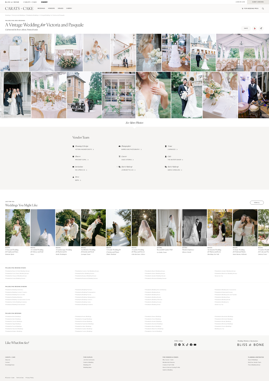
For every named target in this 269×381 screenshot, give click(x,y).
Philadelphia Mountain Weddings (154, 323)
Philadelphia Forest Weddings (153, 319)
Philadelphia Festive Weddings (223, 326)
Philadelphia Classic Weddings (13, 321)
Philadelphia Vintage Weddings (83, 319)
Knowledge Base (9, 364)
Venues (60, 8)
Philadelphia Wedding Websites (13, 297)
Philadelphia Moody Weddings (223, 321)
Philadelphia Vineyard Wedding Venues (16, 275)
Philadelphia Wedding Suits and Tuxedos (226, 294)
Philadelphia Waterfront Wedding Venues (226, 273)
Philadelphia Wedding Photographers (85, 292)
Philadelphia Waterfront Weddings (154, 328)
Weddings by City (219, 328)
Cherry (69, 8)
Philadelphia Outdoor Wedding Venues (225, 271)
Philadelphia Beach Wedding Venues (155, 271)
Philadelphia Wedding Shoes (152, 304)
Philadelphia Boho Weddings (13, 316)
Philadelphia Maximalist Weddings (224, 316)
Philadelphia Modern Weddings (13, 331)
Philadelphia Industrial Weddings (14, 328)
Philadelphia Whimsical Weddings (224, 323)
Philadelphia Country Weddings (83, 331)
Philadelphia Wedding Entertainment (15, 304)
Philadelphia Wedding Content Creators (16, 292)
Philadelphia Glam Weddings (13, 319)
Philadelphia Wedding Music (152, 292)
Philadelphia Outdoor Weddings (83, 328)
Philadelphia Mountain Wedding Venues (155, 278)
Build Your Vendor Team (254, 362)
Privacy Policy (30, 377)
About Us (7, 359)
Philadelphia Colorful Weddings (153, 331)
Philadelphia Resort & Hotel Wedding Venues (17, 271)
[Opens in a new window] (12, 2)
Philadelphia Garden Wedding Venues (155, 275)
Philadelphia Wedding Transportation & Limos (17, 299)
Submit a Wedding (88, 362)
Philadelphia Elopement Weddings (84, 323)
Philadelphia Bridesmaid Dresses (224, 292)
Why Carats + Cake (168, 359)
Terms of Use (20, 377)
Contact (7, 362)
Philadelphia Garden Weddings (153, 321)
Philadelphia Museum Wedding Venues (85, 275)
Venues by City (219, 275)
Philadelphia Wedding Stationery (14, 289)
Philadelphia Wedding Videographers (85, 297)
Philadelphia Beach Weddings (153, 326)
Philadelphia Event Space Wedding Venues (17, 273)
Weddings (41, 8)
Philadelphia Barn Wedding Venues (84, 273)
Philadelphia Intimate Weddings (83, 321)
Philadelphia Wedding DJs (222, 302)
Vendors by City (219, 304)
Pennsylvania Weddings (18, 15)
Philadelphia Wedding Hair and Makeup (155, 289)
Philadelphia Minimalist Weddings (224, 319)
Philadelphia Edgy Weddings (13, 323)
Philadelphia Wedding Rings (222, 297)
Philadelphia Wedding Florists (83, 294)
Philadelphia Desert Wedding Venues (155, 273)
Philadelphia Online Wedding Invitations (16, 302)
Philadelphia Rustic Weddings (83, 316)
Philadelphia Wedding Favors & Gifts (15, 294)
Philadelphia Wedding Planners (83, 289)
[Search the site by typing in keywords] (262, 8)
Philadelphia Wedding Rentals (153, 297)
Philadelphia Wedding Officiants (153, 299)
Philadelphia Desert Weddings (153, 316)
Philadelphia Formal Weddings (13, 326)
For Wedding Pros (251, 8)
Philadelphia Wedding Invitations (84, 304)
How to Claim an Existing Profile (171, 367)
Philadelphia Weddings (32, 15)
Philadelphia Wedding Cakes (83, 302)
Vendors (51, 8)
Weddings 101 (87, 364)
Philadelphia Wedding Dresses (153, 302)
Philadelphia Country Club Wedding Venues (87, 271)
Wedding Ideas (87, 367)
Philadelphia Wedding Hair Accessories (225, 289)
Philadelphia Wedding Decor (152, 294)
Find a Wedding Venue (254, 364)
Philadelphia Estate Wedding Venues (15, 278)
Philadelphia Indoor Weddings (83, 326)
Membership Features (169, 362)
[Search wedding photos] (44, 2)
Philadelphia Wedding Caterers (83, 299)
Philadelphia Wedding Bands (222, 299)
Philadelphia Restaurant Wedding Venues (86, 278)
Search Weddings (253, 359)
